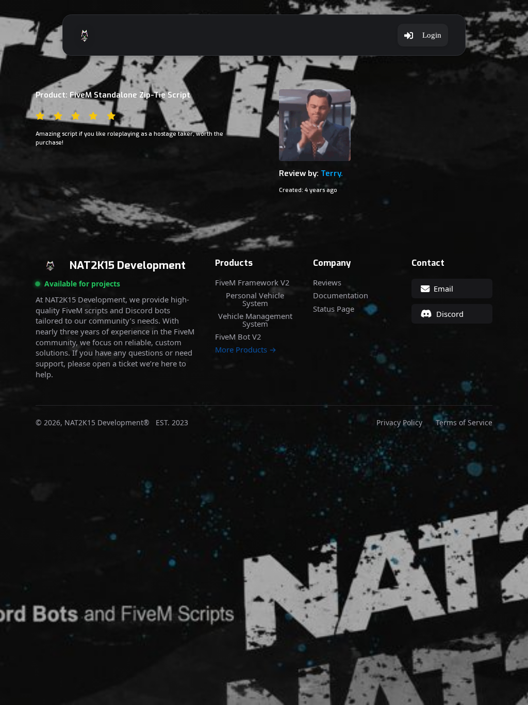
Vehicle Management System (255, 319)
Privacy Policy (399, 422)
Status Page (333, 309)
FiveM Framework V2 (252, 282)
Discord (450, 314)
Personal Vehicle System (255, 299)
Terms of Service (464, 422)
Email (443, 288)
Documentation (340, 295)
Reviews (327, 282)
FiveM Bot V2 (238, 337)
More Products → (245, 350)
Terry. (332, 173)
